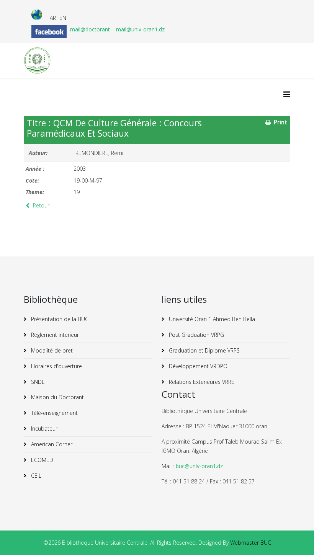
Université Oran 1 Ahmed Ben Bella (211, 319)
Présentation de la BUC (58, 319)
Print (279, 122)
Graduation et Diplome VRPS (203, 350)
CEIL (35, 475)
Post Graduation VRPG (195, 334)
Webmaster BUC (250, 542)
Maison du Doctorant (56, 397)
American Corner (50, 444)
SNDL (36, 381)
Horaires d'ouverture (55, 366)
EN (62, 17)
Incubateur (43, 428)
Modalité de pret (51, 350)
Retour (40, 205)
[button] (296, 537)
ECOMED (41, 460)
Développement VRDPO (197, 366)
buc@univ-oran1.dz (199, 466)
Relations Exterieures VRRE (200, 381)
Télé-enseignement (53, 412)
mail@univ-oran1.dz (140, 29)
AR (53, 17)
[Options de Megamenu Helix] (286, 94)
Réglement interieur (54, 334)
